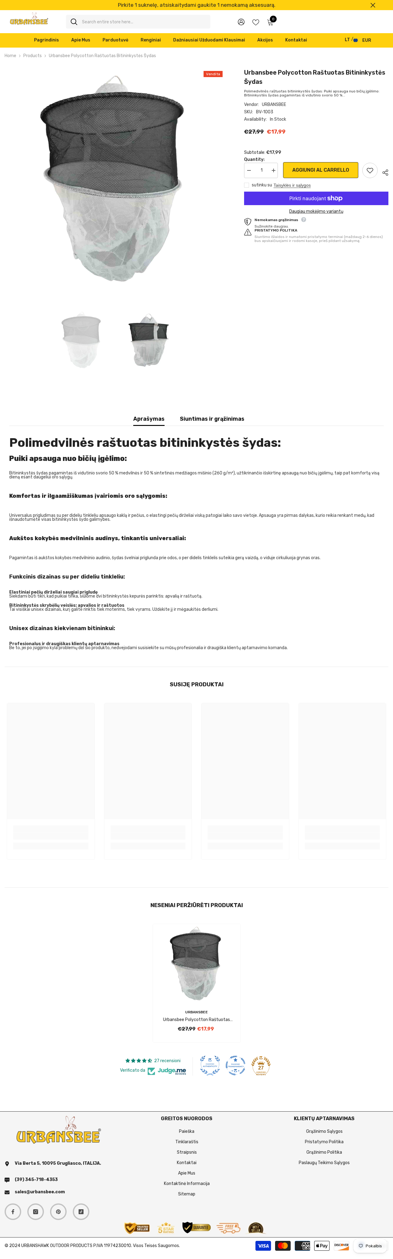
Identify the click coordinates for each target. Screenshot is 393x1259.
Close (373, 5)
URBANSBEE (274, 104)
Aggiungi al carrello (320, 170)
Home (10, 56)
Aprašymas (149, 418)
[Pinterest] (58, 1211)
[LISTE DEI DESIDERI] (255, 21)
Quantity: (254, 160)
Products (32, 56)
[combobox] (143, 22)
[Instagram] (35, 1211)
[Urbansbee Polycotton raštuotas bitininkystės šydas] (196, 963)
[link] (50, 836)
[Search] (138, 22)
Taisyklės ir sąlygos (292, 185)
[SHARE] (383, 171)
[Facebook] (13, 1211)
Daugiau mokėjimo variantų (316, 211)
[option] (196, 5)
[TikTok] (81, 1211)
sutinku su (262, 185)
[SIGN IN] (241, 21)
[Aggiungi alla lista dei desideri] (370, 170)
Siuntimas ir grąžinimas (212, 418)
